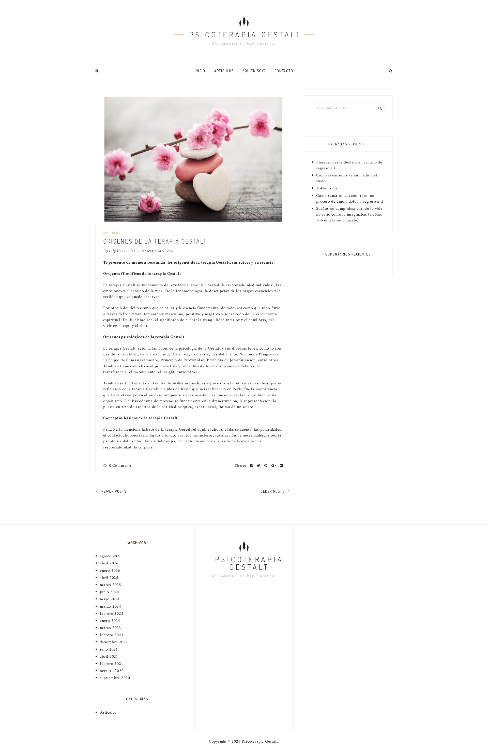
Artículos (224, 71)
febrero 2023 (111, 635)
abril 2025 (109, 577)
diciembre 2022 (114, 642)
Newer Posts (113, 491)
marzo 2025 (110, 585)
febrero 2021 (111, 663)
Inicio (200, 71)
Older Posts (273, 491)
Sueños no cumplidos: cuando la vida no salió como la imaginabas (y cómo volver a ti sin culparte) (349, 214)
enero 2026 (110, 570)
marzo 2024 (110, 606)
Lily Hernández (122, 251)
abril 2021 (109, 656)
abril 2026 (109, 563)
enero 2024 (110, 620)
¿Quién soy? (254, 71)
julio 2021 (109, 649)
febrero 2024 (112, 613)
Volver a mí (326, 188)
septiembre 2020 (115, 678)
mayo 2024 (110, 599)
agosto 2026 (111, 556)
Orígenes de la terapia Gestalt (155, 241)
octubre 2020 (112, 670)
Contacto (283, 71)
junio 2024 (109, 592)
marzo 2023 (110, 627)
